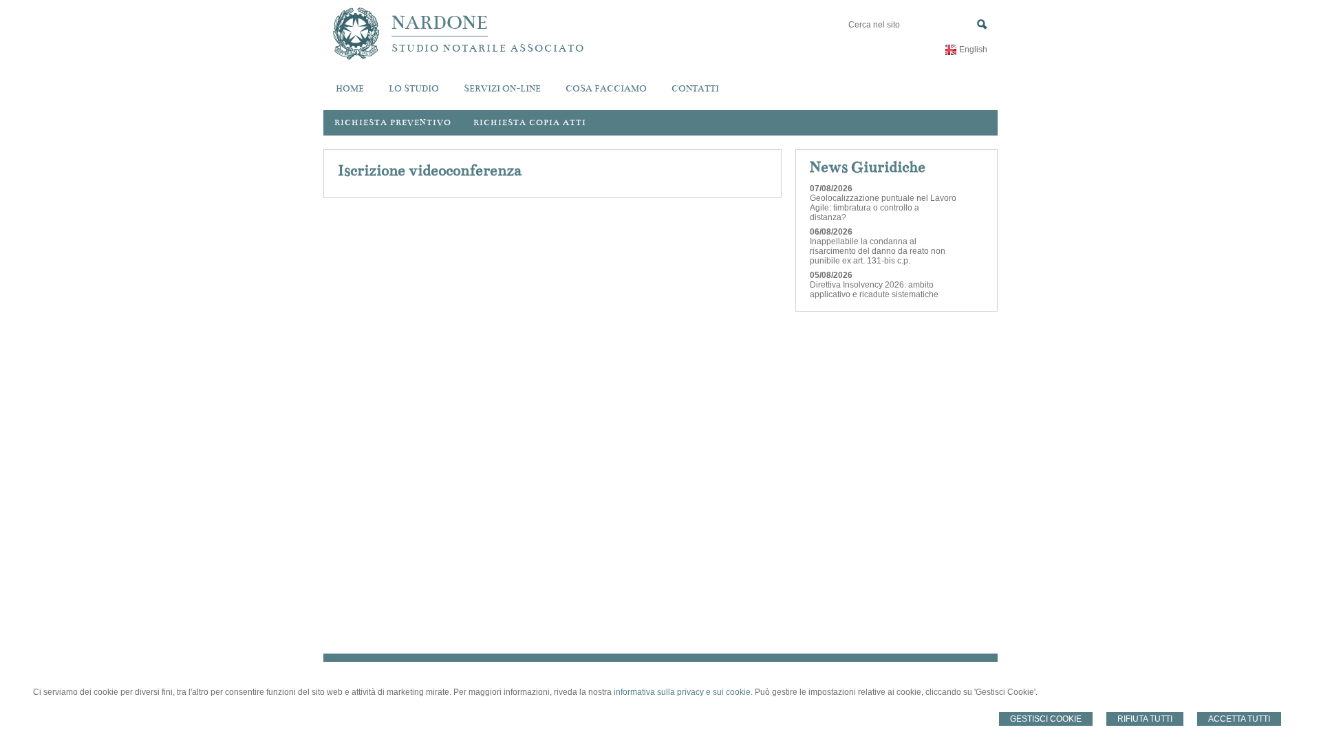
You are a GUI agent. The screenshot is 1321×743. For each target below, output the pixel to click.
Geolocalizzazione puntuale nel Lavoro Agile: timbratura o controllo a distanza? (883, 207)
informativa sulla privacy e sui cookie (682, 692)
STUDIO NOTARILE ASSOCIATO (488, 48)
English (973, 49)
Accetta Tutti (1239, 719)
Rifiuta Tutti (1144, 719)
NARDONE (439, 22)
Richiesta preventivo (392, 122)
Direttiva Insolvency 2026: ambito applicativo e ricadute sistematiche (874, 289)
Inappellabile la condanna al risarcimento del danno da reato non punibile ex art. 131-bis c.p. (877, 251)
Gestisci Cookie (1046, 719)
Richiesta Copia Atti (529, 122)
